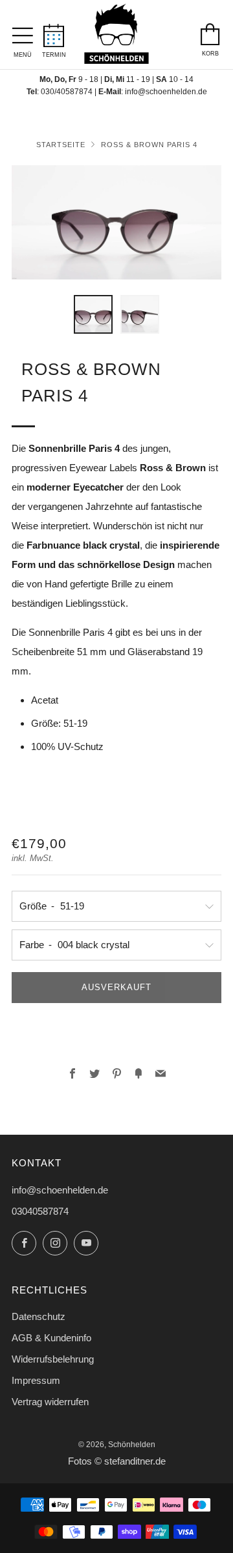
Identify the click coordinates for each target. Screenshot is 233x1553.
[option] (116, 222)
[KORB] (210, 31)
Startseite (60, 144)
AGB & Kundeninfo (51, 1337)
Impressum (36, 1380)
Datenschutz (38, 1316)
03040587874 (40, 1211)
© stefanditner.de (130, 1461)
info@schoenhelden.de (166, 91)
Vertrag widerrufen (50, 1401)
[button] (93, 314)
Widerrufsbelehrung (53, 1359)
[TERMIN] (54, 31)
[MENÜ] (23, 32)
